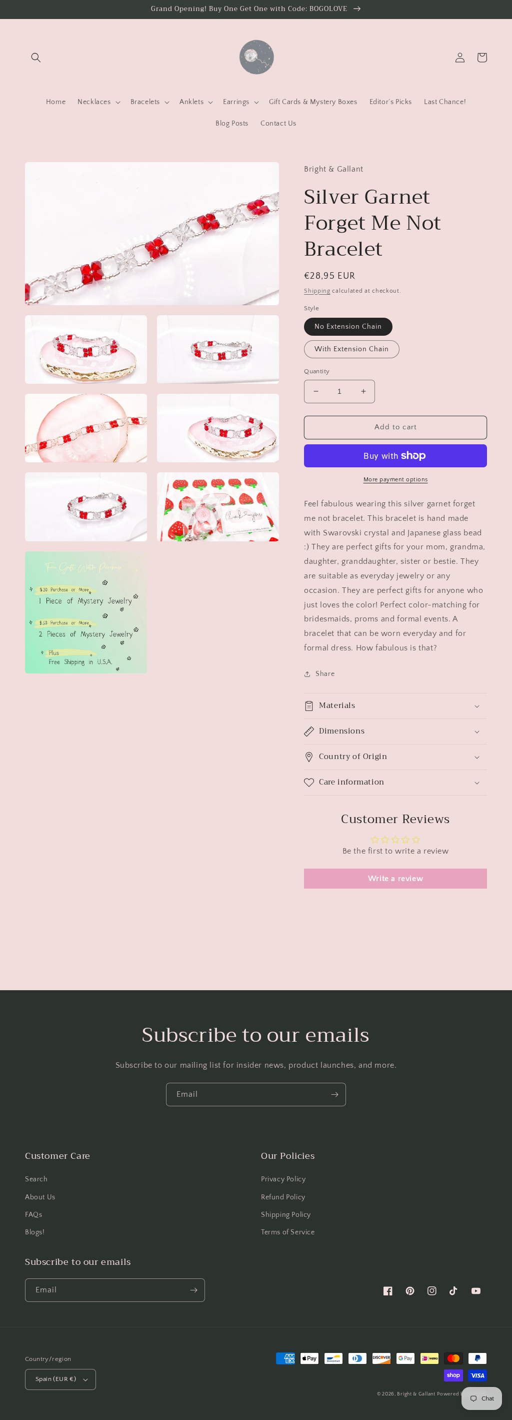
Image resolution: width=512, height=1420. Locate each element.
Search (36, 1179)
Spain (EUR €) (56, 1378)
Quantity (317, 371)
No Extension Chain (348, 327)
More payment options (396, 479)
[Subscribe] (335, 1094)
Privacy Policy (283, 1179)
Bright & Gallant (416, 1394)
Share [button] (325, 674)
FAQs (33, 1215)
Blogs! (35, 1232)
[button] (36, 58)
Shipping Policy (286, 1215)
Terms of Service (288, 1232)
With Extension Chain (351, 349)
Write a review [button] (395, 878)
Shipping (317, 291)
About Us (40, 1197)
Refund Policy (283, 1197)
